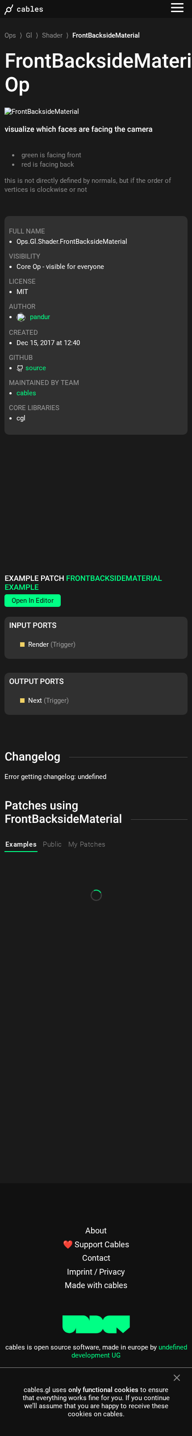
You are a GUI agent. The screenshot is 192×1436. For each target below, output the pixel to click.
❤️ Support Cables (96, 1244)
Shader (52, 35)
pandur (40, 317)
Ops (10, 35)
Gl (29, 35)
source (35, 368)
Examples (21, 844)
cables (26, 393)
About (96, 1230)
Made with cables (96, 1285)
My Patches (87, 844)
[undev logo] (96, 1331)
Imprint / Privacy (96, 1271)
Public (52, 844)
